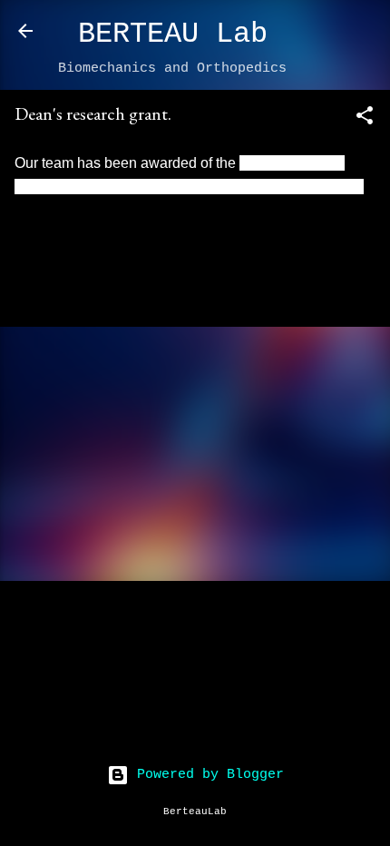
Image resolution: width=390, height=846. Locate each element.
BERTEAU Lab (173, 34)
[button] (364, 119)
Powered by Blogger (206, 774)
